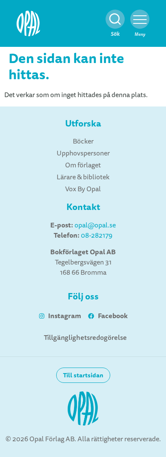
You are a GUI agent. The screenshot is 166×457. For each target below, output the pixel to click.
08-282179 (96, 235)
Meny (140, 34)
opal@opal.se (95, 225)
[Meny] (139, 19)
